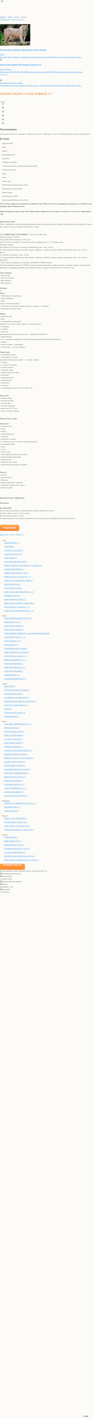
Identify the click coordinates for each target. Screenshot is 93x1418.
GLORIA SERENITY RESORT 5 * (15, 765)
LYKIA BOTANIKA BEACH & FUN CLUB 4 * (19, 830)
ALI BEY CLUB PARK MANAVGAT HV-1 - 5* (19, 592)
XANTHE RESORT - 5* (11, 543)
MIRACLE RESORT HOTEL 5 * (14, 845)
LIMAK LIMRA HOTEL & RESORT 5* (16, 652)
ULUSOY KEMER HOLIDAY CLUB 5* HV (17, 618)
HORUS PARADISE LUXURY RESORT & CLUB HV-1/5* (23, 565)
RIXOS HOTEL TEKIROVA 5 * (14, 626)
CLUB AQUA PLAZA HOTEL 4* (14, 713)
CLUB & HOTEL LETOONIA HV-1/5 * (17, 826)
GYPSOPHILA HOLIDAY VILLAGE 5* (16, 690)
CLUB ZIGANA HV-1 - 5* (12, 641)
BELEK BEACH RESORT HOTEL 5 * (16, 754)
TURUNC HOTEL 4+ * (11, 811)
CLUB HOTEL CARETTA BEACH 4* (16, 705)
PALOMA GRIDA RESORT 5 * (14, 792)
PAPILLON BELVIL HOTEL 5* (14, 731)
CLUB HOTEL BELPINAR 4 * (13, 671)
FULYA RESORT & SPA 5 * (13, 588)
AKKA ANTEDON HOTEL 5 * (14, 664)
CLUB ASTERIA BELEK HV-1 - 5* (15, 788)
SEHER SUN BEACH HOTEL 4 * (15, 599)
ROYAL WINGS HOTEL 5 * (13, 841)
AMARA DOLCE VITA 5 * (12, 622)
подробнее (9, 527)
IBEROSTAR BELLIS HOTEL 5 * (15, 777)
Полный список (12, 865)
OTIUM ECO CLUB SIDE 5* (13, 550)
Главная (3, 17)
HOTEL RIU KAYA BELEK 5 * (13, 781)
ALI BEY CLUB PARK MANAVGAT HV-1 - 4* (19, 611)
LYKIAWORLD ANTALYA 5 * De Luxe (17, 849)
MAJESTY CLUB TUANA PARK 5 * (15, 818)
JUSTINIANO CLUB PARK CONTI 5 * (17, 698)
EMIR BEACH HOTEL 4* (12, 596)
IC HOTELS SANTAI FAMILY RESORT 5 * (18, 750)
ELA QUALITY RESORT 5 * (13, 739)
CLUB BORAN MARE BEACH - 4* (15, 679)
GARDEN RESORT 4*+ (11, 675)
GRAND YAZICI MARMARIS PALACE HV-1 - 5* (20, 803)
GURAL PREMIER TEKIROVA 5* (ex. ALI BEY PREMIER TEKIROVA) (27, 633)
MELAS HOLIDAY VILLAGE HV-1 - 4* (17, 607)
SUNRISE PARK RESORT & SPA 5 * (16, 573)
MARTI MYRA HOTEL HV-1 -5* (14, 667)
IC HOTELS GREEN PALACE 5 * (15, 852)
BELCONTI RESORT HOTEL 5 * (15, 762)
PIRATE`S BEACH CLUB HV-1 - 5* (15, 656)
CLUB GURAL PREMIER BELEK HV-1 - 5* (18, 724)
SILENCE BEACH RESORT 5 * (14, 569)
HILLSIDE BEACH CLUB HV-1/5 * (15, 822)
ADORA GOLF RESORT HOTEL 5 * (16, 796)
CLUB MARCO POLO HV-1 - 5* (14, 637)
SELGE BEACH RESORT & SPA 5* (15, 562)
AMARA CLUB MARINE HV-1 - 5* (15, 660)
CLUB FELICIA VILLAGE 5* (13, 554)
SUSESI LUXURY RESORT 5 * (14, 735)
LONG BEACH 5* (10, 686)
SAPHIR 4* (8, 709)
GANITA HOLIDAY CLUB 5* (13, 694)
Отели (10, 17)
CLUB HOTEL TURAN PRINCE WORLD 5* (18, 580)
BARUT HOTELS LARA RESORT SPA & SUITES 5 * (21, 860)
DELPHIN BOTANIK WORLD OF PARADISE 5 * (20, 701)
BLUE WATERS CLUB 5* (12, 584)
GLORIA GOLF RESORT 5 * (13, 747)
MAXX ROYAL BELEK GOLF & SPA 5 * (17, 769)
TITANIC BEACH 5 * (11, 837)
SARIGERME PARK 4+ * (12, 807)
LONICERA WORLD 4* (11, 716)
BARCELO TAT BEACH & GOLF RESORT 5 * (19, 758)
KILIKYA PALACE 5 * (11, 645)
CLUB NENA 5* (9, 546)
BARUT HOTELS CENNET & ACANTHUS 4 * (19, 603)
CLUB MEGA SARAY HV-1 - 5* (14, 784)
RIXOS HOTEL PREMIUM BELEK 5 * (16, 773)
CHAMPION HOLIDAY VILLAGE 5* (16, 648)
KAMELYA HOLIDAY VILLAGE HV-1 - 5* (17, 577)
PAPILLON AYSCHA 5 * (12, 728)
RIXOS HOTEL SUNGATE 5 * (14, 630)
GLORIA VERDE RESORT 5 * (13, 743)
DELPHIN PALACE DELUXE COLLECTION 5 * (19, 856)
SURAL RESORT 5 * (11, 558)
